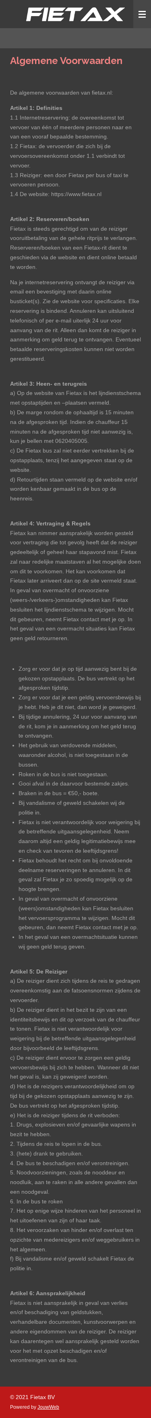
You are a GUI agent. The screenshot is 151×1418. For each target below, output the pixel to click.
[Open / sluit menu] (142, 14)
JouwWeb (48, 1407)
